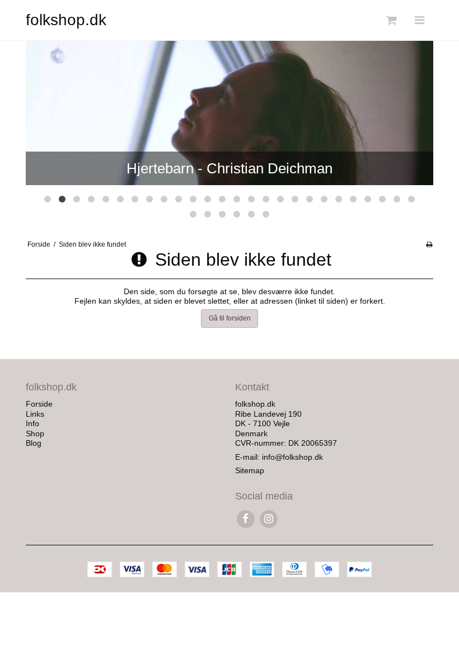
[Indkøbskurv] (390, 20)
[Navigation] (419, 20)
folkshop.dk (66, 20)
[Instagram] (268, 518)
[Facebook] (245, 518)
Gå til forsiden (230, 318)
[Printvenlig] (429, 244)
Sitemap (249, 470)
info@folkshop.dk (292, 456)
